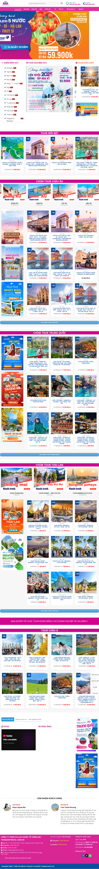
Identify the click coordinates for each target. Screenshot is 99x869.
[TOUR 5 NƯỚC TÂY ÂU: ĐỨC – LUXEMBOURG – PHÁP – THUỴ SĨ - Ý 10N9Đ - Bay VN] (38, 294)
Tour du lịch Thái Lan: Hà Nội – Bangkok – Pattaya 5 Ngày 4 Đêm (61, 598)
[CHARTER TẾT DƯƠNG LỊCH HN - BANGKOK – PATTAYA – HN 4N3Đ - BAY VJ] (38, 511)
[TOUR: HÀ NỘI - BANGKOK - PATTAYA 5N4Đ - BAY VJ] (86, 582)
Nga (41, 9)
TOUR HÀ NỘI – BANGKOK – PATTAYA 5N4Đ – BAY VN (86, 526)
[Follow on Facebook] (83, 856)
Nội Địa (81, 9)
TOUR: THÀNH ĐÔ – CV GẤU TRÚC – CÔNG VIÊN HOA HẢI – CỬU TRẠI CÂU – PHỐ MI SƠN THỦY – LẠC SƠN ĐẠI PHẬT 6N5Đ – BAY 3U (86, 660)
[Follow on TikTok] (86, 856)
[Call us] (90, 856)
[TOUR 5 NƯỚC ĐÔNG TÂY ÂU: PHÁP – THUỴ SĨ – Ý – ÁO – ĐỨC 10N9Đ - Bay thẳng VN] (62, 258)
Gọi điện (95, 687)
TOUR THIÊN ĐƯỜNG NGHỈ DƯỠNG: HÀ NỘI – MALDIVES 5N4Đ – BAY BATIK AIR (61, 659)
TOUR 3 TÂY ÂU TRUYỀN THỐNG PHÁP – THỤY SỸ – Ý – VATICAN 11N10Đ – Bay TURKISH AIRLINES (38, 274)
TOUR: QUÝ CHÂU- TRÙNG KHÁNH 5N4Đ (85, 362)
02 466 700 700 (64, 841)
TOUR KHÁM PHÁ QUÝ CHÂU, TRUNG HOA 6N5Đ (38, 401)
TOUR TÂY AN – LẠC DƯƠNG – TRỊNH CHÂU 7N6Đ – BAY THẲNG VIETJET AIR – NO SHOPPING (61, 363)
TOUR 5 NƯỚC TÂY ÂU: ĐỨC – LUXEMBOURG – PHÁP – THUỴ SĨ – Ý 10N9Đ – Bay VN (38, 310)
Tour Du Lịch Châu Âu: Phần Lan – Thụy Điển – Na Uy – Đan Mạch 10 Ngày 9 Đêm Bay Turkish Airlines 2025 (78, 92)
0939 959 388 (12, 848)
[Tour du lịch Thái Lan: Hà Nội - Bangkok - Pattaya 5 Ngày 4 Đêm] (62, 582)
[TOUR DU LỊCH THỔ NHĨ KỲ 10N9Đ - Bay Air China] (62, 148)
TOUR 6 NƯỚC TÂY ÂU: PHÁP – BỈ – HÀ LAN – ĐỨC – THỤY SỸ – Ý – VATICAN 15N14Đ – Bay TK (85, 310)
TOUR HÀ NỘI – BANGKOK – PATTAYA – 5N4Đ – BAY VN (62, 526)
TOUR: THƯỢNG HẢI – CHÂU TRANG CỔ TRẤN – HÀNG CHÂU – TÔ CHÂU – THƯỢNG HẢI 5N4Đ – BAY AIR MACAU (37, 660)
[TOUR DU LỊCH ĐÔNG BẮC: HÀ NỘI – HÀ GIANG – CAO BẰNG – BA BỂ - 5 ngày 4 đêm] (12, 148)
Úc (55, 9)
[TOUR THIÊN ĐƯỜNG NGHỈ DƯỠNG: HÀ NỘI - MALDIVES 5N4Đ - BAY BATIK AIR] (61, 644)
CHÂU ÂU (48, 9)
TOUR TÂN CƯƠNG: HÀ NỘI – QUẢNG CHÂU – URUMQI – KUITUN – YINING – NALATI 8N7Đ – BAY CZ (37, 699)
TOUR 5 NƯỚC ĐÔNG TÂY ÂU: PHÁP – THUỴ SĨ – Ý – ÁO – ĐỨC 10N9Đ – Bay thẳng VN (62, 274)
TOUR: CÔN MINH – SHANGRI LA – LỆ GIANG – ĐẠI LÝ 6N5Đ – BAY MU (62, 402)
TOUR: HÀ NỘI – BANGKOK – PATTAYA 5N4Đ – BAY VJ (86, 597)
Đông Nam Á (71, 9)
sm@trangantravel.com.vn (15, 850)
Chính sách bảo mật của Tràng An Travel (18, 858)
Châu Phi (34, 9)
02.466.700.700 (14, 845)
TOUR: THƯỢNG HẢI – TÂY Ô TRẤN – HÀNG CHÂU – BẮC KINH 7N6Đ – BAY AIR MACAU (12, 659)
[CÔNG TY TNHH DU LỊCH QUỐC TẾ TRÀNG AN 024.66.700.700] (13, 3)
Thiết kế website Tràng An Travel (26, 866)
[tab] (7, 719)
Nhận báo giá (95, 674)
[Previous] (4, 35)
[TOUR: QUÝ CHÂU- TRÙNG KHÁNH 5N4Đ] (86, 347)
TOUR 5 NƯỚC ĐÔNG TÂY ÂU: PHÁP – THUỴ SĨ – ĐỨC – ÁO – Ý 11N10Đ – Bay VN (62, 310)
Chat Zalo (95, 693)
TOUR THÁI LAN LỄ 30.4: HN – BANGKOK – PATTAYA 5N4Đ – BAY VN (86, 562)
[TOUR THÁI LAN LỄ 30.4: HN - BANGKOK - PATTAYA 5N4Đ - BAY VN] (86, 547)
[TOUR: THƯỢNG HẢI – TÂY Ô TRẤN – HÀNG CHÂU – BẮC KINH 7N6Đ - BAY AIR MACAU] (12, 644)
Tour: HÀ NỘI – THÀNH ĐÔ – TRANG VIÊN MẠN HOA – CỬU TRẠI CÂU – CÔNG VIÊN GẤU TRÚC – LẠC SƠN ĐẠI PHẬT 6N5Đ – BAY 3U (86, 165)
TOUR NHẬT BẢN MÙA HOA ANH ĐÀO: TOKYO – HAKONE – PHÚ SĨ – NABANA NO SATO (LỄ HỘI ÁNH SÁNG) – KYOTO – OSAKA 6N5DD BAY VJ (87, 699)
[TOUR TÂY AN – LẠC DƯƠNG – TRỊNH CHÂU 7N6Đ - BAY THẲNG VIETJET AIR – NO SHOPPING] (62, 347)
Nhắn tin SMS (95, 681)
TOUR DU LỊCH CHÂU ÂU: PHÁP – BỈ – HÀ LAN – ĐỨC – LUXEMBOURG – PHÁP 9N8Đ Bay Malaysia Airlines (37, 164)
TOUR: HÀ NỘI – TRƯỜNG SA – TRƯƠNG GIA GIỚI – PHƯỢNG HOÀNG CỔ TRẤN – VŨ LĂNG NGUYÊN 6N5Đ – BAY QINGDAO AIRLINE (62, 440)
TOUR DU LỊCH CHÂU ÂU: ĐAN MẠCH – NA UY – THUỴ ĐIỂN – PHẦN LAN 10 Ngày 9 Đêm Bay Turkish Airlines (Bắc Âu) (38, 238)
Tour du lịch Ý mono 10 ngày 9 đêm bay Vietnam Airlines (85, 273)
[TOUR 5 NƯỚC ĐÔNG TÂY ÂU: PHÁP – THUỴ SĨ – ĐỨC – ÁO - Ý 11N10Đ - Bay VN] (62, 294)
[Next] (94, 35)
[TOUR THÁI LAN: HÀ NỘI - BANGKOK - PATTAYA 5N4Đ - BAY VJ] (38, 547)
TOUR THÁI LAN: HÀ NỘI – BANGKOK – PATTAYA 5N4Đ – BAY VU (38, 598)
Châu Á (61, 9)
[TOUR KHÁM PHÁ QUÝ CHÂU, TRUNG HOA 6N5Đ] (38, 386)
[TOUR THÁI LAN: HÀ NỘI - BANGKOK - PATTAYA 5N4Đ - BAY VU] (38, 582)
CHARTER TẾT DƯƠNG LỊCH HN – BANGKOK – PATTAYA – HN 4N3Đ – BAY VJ (38, 527)
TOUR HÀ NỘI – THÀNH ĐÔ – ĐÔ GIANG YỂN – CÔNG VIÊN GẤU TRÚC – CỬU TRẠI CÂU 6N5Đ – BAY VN (38, 440)
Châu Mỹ (26, 9)
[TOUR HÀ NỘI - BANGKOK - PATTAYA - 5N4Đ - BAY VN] (62, 511)
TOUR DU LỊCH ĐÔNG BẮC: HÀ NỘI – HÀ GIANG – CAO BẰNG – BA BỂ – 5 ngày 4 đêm (12, 164)
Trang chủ (18, 9)
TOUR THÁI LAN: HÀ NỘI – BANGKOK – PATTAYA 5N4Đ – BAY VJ (38, 562)
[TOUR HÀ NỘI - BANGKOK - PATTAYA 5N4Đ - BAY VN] (86, 511)
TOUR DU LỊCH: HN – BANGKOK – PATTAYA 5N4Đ (61, 561)
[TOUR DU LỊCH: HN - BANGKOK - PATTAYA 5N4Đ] (62, 547)
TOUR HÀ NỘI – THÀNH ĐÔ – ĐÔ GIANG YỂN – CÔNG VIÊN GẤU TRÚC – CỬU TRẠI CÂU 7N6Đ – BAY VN (85, 403)
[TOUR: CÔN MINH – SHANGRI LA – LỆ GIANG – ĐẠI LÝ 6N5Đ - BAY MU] (62, 386)
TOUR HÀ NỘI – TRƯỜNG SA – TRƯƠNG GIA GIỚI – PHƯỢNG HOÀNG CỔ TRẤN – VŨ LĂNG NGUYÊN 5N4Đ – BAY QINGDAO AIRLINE (86, 440)
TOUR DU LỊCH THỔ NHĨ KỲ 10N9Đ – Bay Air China (62, 163)
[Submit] (61, 3)
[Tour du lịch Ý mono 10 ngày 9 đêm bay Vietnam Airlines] (86, 258)
